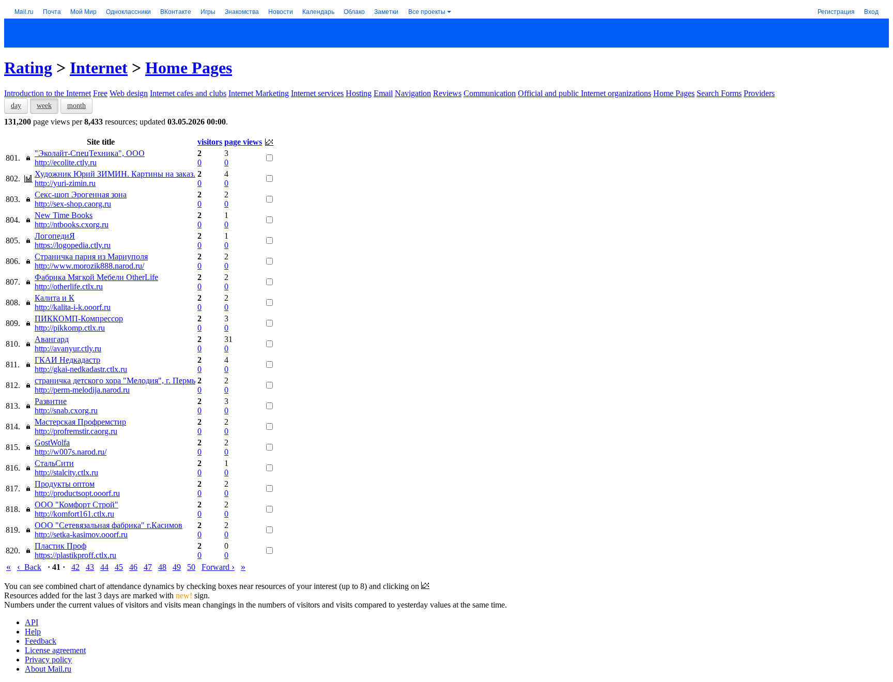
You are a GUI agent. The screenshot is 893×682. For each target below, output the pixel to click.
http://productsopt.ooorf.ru (77, 493)
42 (75, 567)
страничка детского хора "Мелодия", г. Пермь (115, 380)
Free (100, 93)
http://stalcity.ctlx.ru (66, 472)
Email (383, 93)
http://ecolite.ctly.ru (66, 162)
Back (29, 567)
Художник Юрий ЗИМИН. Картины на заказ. (115, 173)
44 (104, 567)
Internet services (317, 93)
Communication (490, 93)
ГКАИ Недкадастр (67, 359)
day (16, 106)
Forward (218, 567)
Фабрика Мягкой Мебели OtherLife (96, 277)
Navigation (413, 93)
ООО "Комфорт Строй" (76, 504)
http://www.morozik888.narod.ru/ (89, 265)
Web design (129, 93)
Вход (871, 11)
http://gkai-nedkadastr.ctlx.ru (81, 369)
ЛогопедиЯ (55, 235)
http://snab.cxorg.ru (66, 410)
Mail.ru (24, 11)
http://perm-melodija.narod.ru (82, 389)
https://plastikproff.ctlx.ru (75, 555)
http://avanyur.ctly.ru (68, 348)
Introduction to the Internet (47, 93)
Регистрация (836, 11)
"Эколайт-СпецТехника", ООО (90, 153)
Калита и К (54, 297)
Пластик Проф (60, 545)
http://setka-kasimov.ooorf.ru (81, 534)
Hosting (359, 93)
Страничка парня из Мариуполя (91, 256)
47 (148, 567)
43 (90, 567)
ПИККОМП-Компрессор (79, 318)
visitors (209, 141)
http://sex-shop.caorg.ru (73, 203)
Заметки (386, 11)
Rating (28, 67)
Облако (354, 11)
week (44, 106)
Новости (280, 11)
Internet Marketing (258, 93)
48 (162, 567)
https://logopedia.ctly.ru (73, 245)
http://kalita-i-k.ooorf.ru (73, 307)
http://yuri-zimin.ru (65, 183)
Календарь (318, 11)
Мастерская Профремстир (80, 421)
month (76, 106)
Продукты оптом (65, 483)
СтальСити (54, 463)
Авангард (52, 339)
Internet (99, 67)
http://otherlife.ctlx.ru (69, 286)
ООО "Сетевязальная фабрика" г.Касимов (108, 525)
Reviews (447, 93)
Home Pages (188, 67)
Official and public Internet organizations (584, 93)
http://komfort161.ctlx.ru (74, 513)
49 (177, 567)
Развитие (51, 401)
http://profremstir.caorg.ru (76, 431)
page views (243, 141)
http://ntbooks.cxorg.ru (72, 224)
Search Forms (719, 93)
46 (133, 567)
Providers (759, 93)
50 (191, 567)
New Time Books (64, 215)
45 (119, 567)
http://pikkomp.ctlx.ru (70, 327)
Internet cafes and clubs (188, 93)
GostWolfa (52, 442)
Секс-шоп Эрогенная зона (81, 194)
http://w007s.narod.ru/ (70, 451)
